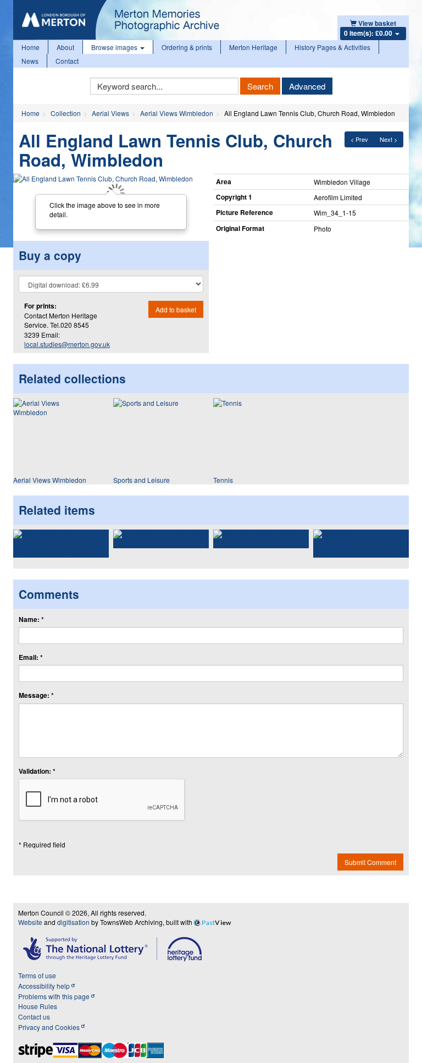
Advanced (307, 86)
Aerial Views (110, 113)
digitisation (73, 922)
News (29, 60)
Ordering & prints (187, 47)
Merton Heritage (253, 47)
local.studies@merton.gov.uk (67, 344)
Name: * (31, 619)
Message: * (36, 695)
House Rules (37, 1006)
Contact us (34, 1016)
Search (260, 86)
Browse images (115, 47)
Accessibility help (44, 985)
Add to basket (176, 309)
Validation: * (37, 771)
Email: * (31, 657)
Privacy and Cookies (49, 1027)
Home (30, 47)
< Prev (359, 139)
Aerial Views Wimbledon (176, 113)
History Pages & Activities (332, 47)
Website (30, 922)
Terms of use (37, 975)
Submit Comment (370, 862)
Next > (388, 139)
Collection (66, 113)
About (65, 47)
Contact (67, 60)
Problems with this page (54, 996)
